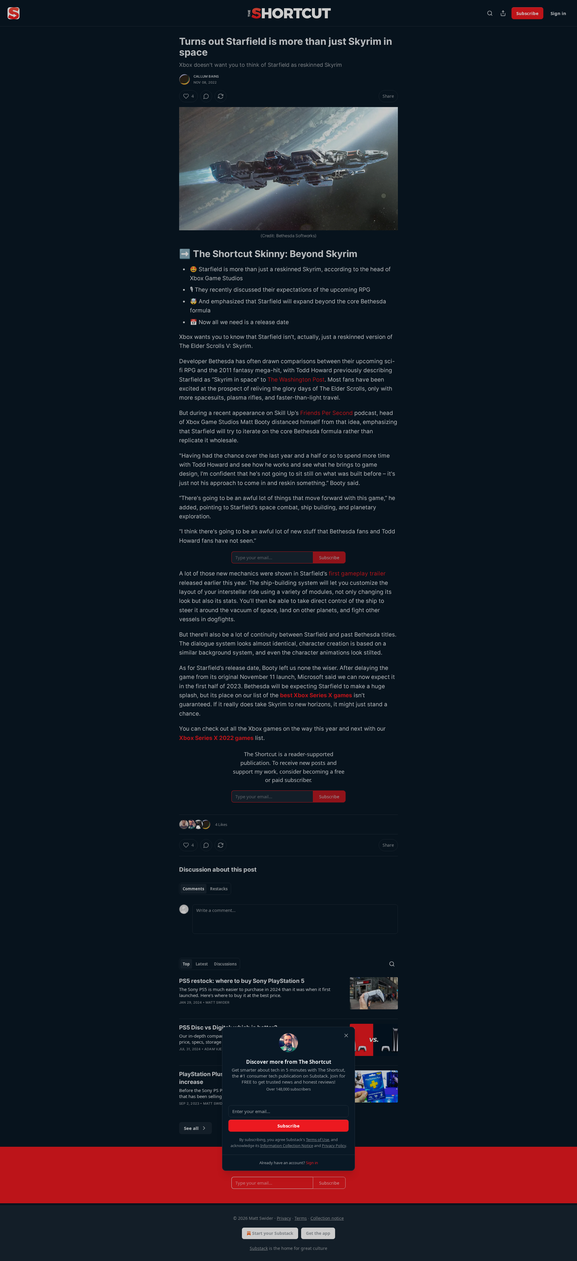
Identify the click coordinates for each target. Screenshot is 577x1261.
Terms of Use (317, 1139)
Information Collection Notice (286, 1145)
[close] (346, 1035)
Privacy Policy (334, 1145)
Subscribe (288, 1126)
